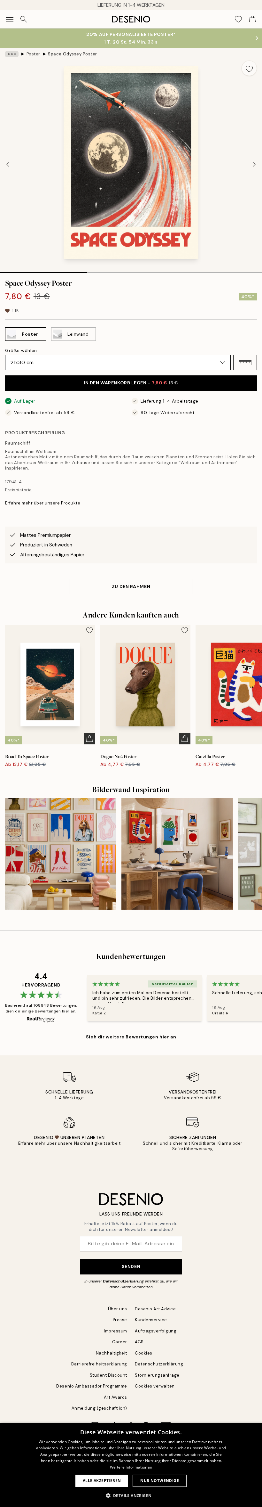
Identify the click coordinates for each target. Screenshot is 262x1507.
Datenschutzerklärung (123, 1281)
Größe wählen (21, 350)
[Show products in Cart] (252, 19)
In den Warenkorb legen (131, 383)
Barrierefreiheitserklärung (99, 1364)
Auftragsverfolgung (155, 1331)
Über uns (117, 1309)
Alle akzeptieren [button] (102, 1480)
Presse (120, 1320)
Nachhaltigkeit (111, 1353)
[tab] (43, 270)
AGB (139, 1342)
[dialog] (131, 1465)
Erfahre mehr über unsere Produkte (42, 503)
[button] (245, 362)
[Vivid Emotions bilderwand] (60, 854)
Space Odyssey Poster (72, 54)
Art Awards (115, 1397)
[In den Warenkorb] (89, 738)
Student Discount (108, 1375)
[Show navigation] (10, 19)
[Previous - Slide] (8, 164)
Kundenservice (151, 1320)
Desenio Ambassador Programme (91, 1386)
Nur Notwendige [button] (159, 1480)
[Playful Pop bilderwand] (177, 854)
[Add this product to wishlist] (249, 68)
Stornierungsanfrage (157, 1375)
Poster (33, 54)
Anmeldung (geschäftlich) (99, 1408)
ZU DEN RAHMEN (131, 586)
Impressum (115, 1331)
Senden (131, 1266)
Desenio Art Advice (155, 1309)
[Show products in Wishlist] (238, 19)
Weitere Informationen (131, 1467)
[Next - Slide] (254, 164)
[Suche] (24, 19)
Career (119, 1342)
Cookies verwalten (155, 1386)
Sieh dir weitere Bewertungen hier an (131, 1037)
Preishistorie (18, 490)
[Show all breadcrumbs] (12, 54)
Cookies (143, 1353)
